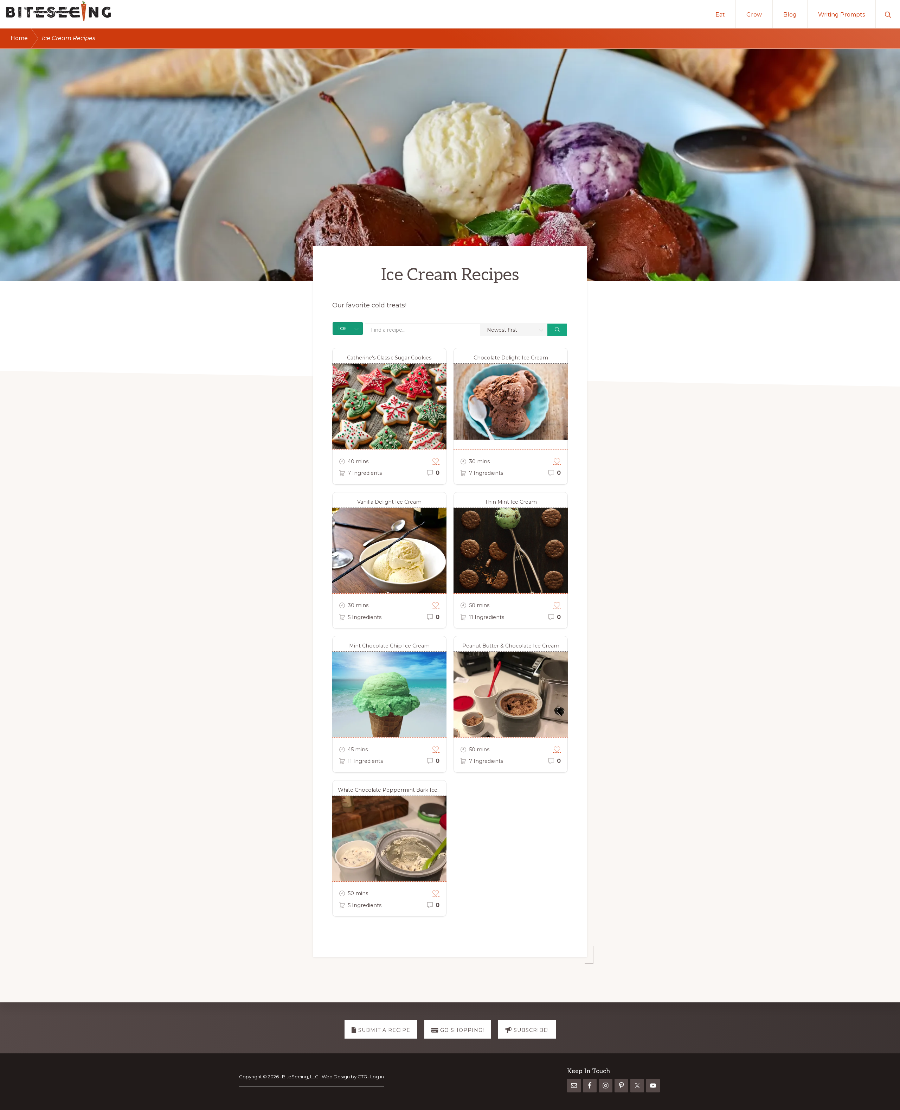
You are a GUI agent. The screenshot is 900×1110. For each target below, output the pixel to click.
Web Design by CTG (345, 1076)
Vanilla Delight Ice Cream (389, 502)
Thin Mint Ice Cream (511, 502)
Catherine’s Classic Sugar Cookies (389, 358)
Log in (377, 1076)
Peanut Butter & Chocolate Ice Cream (510, 646)
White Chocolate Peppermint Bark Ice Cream (392, 790)
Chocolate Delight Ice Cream (511, 358)
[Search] (557, 330)
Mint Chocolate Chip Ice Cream (389, 646)
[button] (888, 14)
